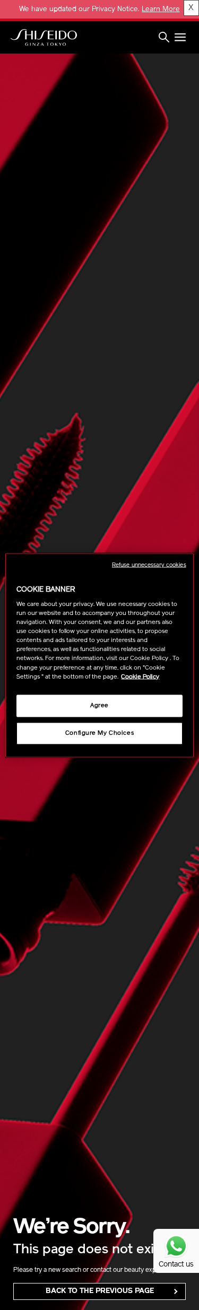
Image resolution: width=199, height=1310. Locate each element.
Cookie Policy (140, 676)
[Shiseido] (44, 37)
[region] (99, 655)
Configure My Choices (99, 732)
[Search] (164, 37)
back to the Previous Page (100, 1291)
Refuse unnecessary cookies (149, 565)
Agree (99, 705)
